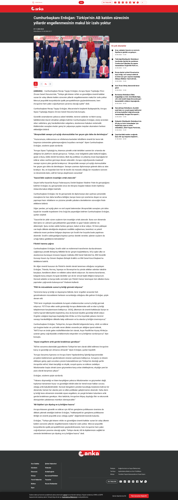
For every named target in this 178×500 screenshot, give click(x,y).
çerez (65, 495)
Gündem (34, 471)
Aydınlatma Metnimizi (69, 497)
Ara (81, 2)
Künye (112, 478)
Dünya (33, 479)
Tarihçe (112, 475)
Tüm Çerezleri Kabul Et (139, 496)
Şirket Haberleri (51, 467)
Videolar (48, 471)
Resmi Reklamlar (51, 487)
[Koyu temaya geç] (143, 2)
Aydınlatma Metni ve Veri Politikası (129, 475)
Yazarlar (48, 483)
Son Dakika (35, 467)
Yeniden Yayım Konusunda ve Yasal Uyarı (131, 478)
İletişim (112, 472)
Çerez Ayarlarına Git (119, 496)
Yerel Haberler (36, 483)
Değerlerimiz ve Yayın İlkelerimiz (129, 472)
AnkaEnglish (49, 475)
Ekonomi (34, 475)
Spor (33, 491)
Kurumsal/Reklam (51, 479)
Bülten (33, 487)
